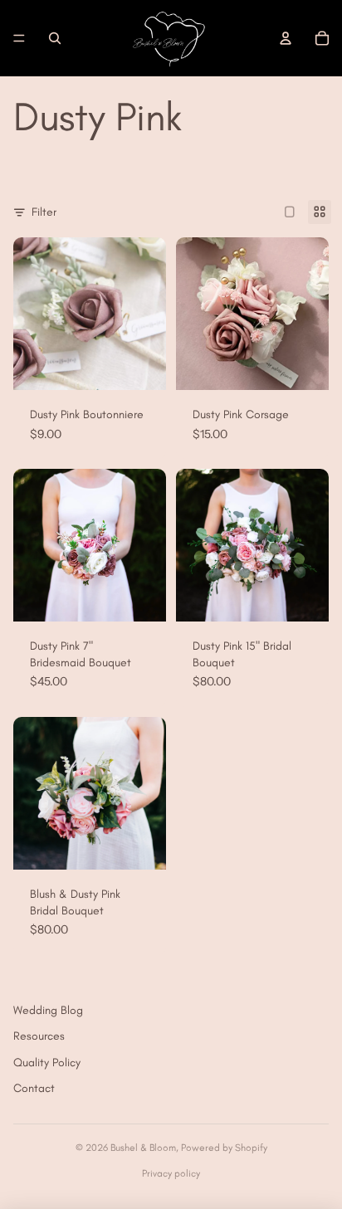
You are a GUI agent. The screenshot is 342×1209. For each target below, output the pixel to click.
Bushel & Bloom (143, 1147)
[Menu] (19, 38)
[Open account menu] (285, 38)
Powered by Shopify (224, 1147)
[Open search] (55, 38)
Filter (44, 212)
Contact (34, 1088)
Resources (39, 1036)
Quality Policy (47, 1062)
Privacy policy (171, 1173)
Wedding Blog (48, 1010)
